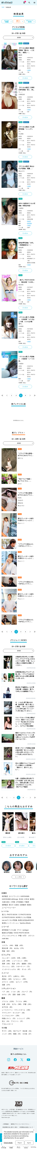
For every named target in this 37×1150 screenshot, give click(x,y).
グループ (27, 992)
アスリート (17, 1021)
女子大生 (7, 1007)
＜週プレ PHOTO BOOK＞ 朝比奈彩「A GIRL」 (26, 281)
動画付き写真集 (7, 933)
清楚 (6, 985)
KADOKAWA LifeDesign (10, 899)
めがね (19, 948)
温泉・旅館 (19, 994)
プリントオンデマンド (9, 936)
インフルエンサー (11, 1015)
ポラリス (31, 936)
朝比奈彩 (20, 284)
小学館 (12, 902)
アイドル (22, 1001)
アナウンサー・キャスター (14, 1013)
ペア (6, 992)
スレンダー (9, 958)
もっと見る (18, 877)
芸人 (6, 1021)
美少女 (7, 976)
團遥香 (20, 55)
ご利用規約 (6, 1124)
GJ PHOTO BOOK (8, 917)
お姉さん (19, 976)
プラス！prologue (23, 930)
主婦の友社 (6, 902)
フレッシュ (8, 966)
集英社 (32, 899)
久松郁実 (20, 326)
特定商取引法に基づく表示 (10, 1127)
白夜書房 (23, 905)
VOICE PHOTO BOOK (21, 933)
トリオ (16, 992)
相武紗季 (20, 247)
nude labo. (5, 938)
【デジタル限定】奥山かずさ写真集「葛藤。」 (26, 167)
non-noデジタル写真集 (9, 920)
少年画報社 (20, 902)
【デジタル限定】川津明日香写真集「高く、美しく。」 (26, 90)
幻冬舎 (26, 899)
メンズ (7, 1034)
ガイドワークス (14, 896)
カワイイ (8, 982)
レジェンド (24, 1018)
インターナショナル (11, 969)
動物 (17, 1034)
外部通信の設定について (26, 1127)
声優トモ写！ (22, 936)
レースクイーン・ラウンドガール (16, 1010)
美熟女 (7, 979)
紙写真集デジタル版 (9, 930)
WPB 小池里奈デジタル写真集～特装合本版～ (26, 204)
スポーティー (23, 966)
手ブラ (7, 1031)
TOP (3, 7)
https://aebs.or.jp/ (6, 1117)
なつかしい (20, 979)
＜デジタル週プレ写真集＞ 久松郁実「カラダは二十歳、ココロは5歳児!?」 (26, 320)
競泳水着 (7, 948)
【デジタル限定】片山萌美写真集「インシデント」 (26, 129)
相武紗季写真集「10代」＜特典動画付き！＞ (26, 244)
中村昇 (29, 70)
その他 (27, 1034)
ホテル (7, 994)
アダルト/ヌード (7, 1024)
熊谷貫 (29, 221)
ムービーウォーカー (9, 908)
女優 (6, 1004)
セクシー (22, 982)
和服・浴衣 (9, 951)
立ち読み (25, 78)
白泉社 (16, 905)
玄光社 (21, 899)
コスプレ (8, 945)
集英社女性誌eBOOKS (26, 920)
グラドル (8, 1001)
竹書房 (26, 902)
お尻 (6, 961)
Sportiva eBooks (25, 923)
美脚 (6, 964)
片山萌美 (20, 134)
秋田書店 (5, 896)
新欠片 (11, 905)
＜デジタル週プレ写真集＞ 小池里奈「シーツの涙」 (26, 359)
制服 (19, 945)
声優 (27, 1004)
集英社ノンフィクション (10, 923)
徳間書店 (5, 905)
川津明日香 (21, 94)
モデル (17, 1004)
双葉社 (29, 905)
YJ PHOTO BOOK (24, 914)
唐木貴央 (29, 223)
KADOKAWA (25, 896)
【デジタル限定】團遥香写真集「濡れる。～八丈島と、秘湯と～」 (26, 50)
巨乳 (22, 958)
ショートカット (20, 961)
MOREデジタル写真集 (23, 917)
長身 (16, 964)
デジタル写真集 (6, 21)
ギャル (27, 969)
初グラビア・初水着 (22, 1031)
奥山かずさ (21, 171)
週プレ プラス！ (18, 21)
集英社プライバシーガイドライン (20, 1124)
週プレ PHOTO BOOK (9, 914)
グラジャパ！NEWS (30, 21)
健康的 (27, 964)
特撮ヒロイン (9, 1018)
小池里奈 (20, 208)
